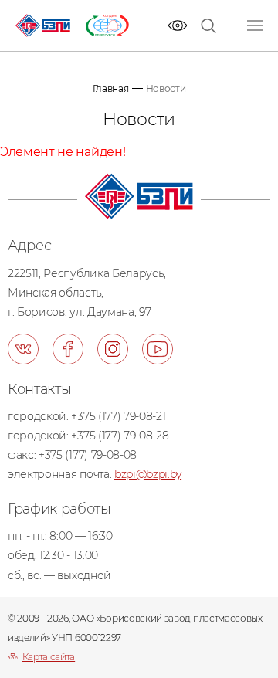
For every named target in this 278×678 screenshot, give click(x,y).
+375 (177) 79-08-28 (119, 435)
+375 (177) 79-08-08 (88, 455)
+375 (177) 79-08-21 (118, 416)
